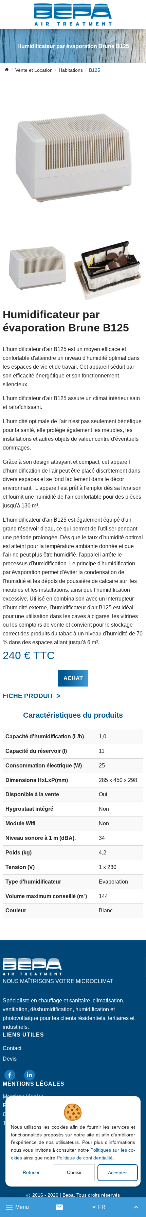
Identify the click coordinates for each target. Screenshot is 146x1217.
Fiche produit (28, 695)
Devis (10, 1059)
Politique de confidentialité (85, 1157)
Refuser (31, 1172)
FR (102, 1207)
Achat (73, 678)
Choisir (74, 1172)
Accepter (117, 1172)
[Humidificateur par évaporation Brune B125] (73, 158)
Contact (12, 1048)
